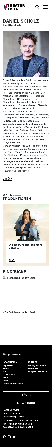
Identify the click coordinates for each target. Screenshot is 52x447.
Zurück (7, 179)
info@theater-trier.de (37, 372)
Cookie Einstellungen (13, 383)
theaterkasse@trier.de (13, 417)
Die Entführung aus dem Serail (25, 246)
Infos (12, 260)
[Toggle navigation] (45, 7)
